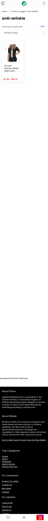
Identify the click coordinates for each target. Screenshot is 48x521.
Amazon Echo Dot (9, 467)
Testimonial (7, 503)
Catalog (5, 492)
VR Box (5, 459)
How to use (7, 506)
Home (4, 11)
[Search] (44, 3)
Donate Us (6, 510)
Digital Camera (8, 464)
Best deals (6, 488)
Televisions (6, 461)
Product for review (10, 481)
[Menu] (3, 3)
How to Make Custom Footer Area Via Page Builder (24, 440)
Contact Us (7, 485)
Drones (5, 456)
